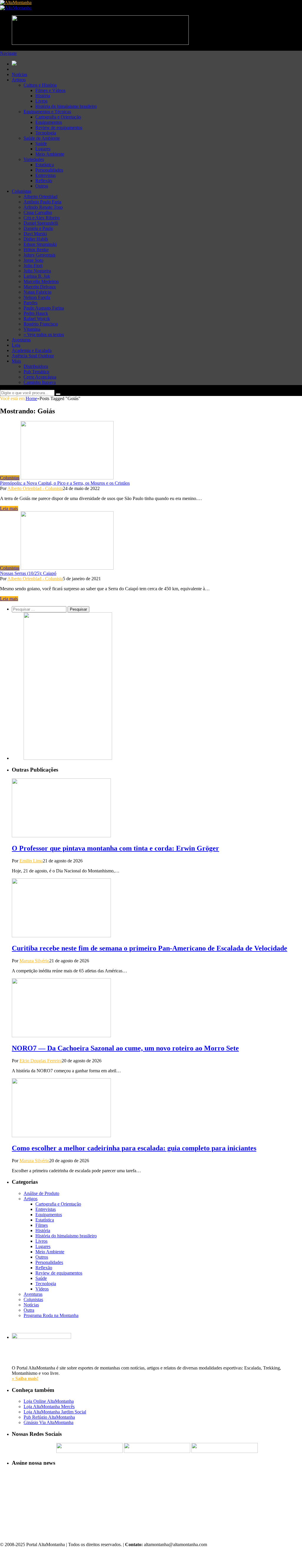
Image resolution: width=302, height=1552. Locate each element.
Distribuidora (36, 366)
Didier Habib (36, 238)
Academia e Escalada (32, 350)
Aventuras (21, 339)
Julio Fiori (33, 265)
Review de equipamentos (58, 127)
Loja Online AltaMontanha (49, 1401)
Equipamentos (48, 122)
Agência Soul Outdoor (33, 355)
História (42, 95)
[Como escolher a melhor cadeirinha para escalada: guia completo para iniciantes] (61, 1135)
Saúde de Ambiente (42, 138)
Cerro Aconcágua (40, 376)
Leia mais (9, 508)
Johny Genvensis (39, 254)
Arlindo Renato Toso (43, 207)
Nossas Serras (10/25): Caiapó (28, 573)
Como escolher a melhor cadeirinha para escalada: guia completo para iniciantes (134, 1148)
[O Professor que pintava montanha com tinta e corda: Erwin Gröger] (61, 835)
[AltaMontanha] (16, 2)
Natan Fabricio (37, 292)
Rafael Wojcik (37, 318)
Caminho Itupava (40, 382)
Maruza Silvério (34, 960)
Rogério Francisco (41, 323)
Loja (16, 345)
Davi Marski (35, 233)
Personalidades (49, 169)
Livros (41, 100)
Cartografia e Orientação (58, 116)
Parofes (30, 302)
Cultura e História (40, 85)
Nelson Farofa (37, 297)
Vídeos (42, 1288)
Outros (41, 185)
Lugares (42, 148)
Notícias (19, 74)
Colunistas (21, 191)
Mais (16, 361)
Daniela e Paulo (38, 228)
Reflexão (43, 180)
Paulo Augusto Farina (44, 307)
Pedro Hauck (36, 313)
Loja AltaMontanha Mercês (49, 1406)
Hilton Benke (36, 249)
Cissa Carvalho (38, 212)
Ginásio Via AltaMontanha (48, 1422)
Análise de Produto (41, 1193)
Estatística (44, 164)
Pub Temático (36, 371)
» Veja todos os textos (44, 334)
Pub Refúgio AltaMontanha (49, 1417)
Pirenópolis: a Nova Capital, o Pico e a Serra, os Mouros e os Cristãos (65, 483)
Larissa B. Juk (37, 276)
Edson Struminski (40, 244)
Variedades (34, 159)
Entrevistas (45, 175)
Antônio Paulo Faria (42, 201)
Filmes (41, 1225)
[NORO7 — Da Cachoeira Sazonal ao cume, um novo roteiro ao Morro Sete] (61, 1035)
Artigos (19, 79)
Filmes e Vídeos (50, 90)
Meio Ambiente (49, 154)
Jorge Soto (33, 260)
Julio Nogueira (37, 270)
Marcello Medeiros (41, 281)
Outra (29, 1310)
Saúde (41, 143)
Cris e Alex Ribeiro (42, 217)
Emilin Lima (31, 860)
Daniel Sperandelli (41, 223)
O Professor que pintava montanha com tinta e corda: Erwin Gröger (115, 848)
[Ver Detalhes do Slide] (68, 758)
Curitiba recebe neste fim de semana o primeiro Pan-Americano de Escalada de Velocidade (149, 948)
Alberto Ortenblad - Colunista (35, 488)
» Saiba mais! (25, 1378)
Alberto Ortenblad (41, 196)
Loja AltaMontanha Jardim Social (55, 1411)
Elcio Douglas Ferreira (40, 1060)
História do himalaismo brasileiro (66, 106)
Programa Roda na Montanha (51, 1315)
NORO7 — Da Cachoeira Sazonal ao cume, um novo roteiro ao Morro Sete (125, 1048)
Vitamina (32, 329)
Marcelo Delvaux (40, 286)
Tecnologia (45, 132)
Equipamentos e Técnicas (47, 111)
